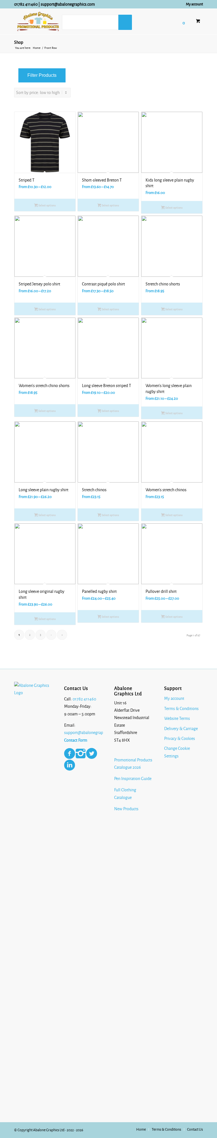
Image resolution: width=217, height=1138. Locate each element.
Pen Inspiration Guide (132, 778)
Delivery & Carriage (181, 728)
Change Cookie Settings (177, 752)
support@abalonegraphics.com (68, 4)
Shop (18, 42)
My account (194, 4)
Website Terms (177, 718)
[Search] (125, 22)
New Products (126, 809)
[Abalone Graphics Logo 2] (38, 21)
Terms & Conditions (181, 708)
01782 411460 (26, 4)
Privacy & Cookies (179, 738)
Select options (47, 205)
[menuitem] (193, 4)
